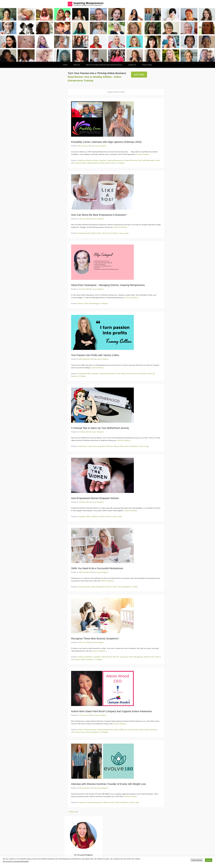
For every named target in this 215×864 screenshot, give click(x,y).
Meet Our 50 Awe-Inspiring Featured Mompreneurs (104, 65)
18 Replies (104, 732)
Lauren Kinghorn (100, 146)
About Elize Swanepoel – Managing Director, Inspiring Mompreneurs (108, 285)
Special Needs (81, 163)
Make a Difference (92, 516)
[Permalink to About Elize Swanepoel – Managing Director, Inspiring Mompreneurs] (116, 262)
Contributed (82, 446)
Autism (96, 160)
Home (65, 65)
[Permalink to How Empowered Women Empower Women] (116, 475)
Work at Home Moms (110, 233)
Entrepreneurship (84, 233)
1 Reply (135, 587)
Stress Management (98, 587)
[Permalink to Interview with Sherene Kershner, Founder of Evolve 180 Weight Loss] (116, 761)
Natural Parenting (131, 160)
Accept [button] (208, 860)
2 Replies (98, 659)
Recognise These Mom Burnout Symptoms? (95, 638)
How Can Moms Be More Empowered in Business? (99, 214)
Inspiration (103, 160)
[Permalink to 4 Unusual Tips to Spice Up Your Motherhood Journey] (116, 405)
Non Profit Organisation (146, 160)
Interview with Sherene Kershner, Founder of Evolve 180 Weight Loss (108, 784)
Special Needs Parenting (96, 163)
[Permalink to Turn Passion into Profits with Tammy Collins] (116, 332)
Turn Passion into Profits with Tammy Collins (95, 355)
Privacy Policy (147, 65)
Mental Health (107, 657)
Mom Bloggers (94, 303)
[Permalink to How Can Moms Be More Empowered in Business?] (116, 192)
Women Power (110, 163)
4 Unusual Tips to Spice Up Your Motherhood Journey (100, 428)
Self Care (109, 446)
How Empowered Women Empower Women (95, 498)
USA (118, 373)
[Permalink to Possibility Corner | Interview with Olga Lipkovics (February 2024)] (116, 119)
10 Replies (121, 163)
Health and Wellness (85, 160)
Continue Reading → (143, 154)
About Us (76, 65)
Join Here (139, 74)
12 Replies (82, 376)
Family (89, 446)
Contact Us (132, 65)
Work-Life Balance (131, 446)
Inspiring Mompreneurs (88, 3)
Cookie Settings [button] (197, 860)
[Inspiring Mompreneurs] (107, 35)
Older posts (73, 812)
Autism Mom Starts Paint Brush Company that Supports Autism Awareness (111, 711)
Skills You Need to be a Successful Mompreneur (97, 568)
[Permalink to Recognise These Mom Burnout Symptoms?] (116, 615)
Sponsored (124, 657)
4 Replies (104, 303)
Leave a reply (124, 233)
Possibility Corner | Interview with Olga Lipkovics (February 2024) (106, 142)
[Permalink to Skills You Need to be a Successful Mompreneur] (116, 545)
